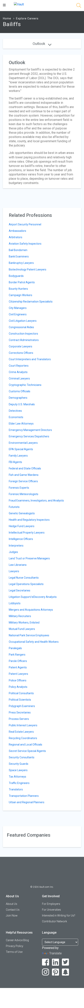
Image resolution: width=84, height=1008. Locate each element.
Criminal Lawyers (19, 378)
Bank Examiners (19, 256)
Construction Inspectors (23, 333)
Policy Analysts (18, 686)
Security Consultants (21, 757)
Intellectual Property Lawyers (27, 532)
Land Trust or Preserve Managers (29, 558)
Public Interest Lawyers (23, 725)
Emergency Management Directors (30, 430)
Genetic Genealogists (22, 513)
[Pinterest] (55, 972)
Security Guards (18, 763)
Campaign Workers (20, 295)
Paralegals (15, 648)
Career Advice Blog (17, 940)
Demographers (18, 397)
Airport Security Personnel (25, 224)
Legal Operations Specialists (26, 584)
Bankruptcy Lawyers (21, 262)
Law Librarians (18, 564)
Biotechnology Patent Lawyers (27, 269)
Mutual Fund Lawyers (22, 628)
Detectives (15, 410)
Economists (16, 417)
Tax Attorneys (17, 776)
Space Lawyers (18, 770)
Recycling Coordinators (23, 738)
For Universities (51, 909)
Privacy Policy (14, 946)
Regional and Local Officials (25, 744)
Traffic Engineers (19, 783)
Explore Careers (27, 18)
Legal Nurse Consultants (24, 577)
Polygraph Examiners (22, 706)
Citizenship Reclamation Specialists (31, 301)
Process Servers (19, 718)
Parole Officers (18, 661)
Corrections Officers (21, 352)
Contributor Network (54, 921)
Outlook (39, 43)
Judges (13, 552)
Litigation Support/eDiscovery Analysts (33, 596)
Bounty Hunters (18, 288)
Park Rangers (17, 654)
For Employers (51, 903)
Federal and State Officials (25, 468)
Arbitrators (15, 237)
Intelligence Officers (21, 539)
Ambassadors (17, 230)
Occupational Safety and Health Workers (34, 641)
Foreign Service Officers (23, 481)
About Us (11, 903)
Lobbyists (15, 603)
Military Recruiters (20, 616)
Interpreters (16, 545)
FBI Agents (15, 462)
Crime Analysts (18, 372)
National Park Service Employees (29, 635)
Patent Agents (18, 667)
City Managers (18, 308)
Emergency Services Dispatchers (29, 436)
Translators (16, 789)
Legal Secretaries (19, 590)
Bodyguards (16, 275)
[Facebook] (45, 962)
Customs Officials (19, 391)
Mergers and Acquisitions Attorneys (31, 609)
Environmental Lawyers (23, 442)
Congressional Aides (21, 327)
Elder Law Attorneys (21, 423)
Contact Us (13, 909)
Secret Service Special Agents (27, 751)
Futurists (14, 506)
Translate (55, 953)
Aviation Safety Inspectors (25, 243)
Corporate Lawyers (20, 346)
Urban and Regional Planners (26, 802)
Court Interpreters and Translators (30, 359)
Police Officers (17, 680)
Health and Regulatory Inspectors (29, 519)
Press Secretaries (20, 712)
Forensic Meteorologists (23, 494)
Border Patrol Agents (22, 282)
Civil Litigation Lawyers (23, 320)
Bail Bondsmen (18, 250)
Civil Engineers (18, 314)
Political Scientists (20, 699)
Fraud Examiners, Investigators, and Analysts (36, 500)
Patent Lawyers (18, 673)
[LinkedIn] (55, 962)
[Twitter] (65, 962)
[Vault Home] (19, 4)
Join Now (12, 915)
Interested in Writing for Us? (58, 915)
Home (7, 18)
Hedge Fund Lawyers (21, 526)
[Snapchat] (65, 972)
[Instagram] (45, 972)
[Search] (78, 6)
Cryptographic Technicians (25, 384)
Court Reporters (19, 365)
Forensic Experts (19, 487)
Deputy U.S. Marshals (22, 404)
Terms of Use (14, 951)
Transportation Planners (24, 795)
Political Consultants (21, 693)
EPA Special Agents (21, 449)
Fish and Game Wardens (23, 474)
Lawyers (14, 571)
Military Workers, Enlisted (24, 622)
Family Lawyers (18, 455)
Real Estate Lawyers (21, 731)
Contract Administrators (24, 340)
